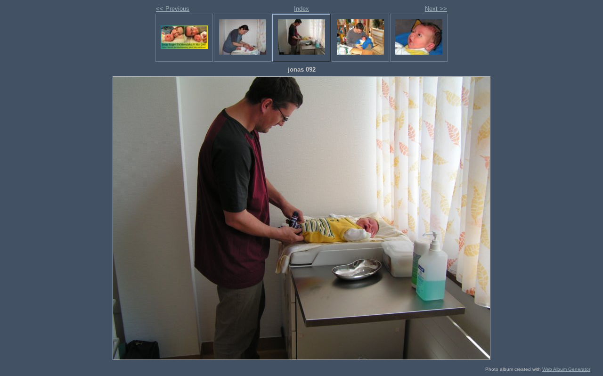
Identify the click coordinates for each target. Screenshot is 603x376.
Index (301, 8)
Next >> (436, 8)
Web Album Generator (566, 369)
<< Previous (172, 8)
